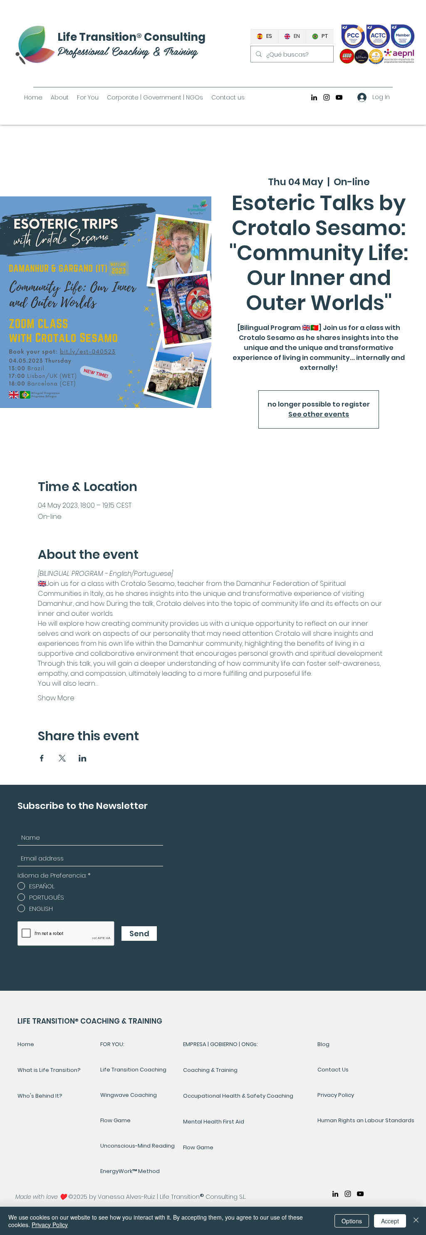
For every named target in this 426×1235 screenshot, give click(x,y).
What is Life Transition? (49, 1070)
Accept (390, 1221)
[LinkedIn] (314, 97)
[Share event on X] (62, 758)
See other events (318, 414)
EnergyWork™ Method (130, 1171)
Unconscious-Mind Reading (137, 1146)
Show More (56, 698)
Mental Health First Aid (213, 1122)
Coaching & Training (210, 1070)
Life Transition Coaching (133, 1070)
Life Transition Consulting (131, 37)
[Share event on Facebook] (42, 758)
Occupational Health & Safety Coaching (238, 1096)
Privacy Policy (335, 1095)
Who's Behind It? (39, 1096)
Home (25, 1044)
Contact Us (333, 1070)
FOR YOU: (112, 1044)
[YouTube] (339, 97)
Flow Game (115, 1120)
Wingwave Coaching (128, 1095)
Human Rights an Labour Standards (345, 1120)
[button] (88, 97)
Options (352, 1221)
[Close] (416, 1220)
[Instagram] (326, 97)
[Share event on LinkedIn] (83, 758)
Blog (323, 1044)
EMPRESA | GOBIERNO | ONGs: (220, 1044)
